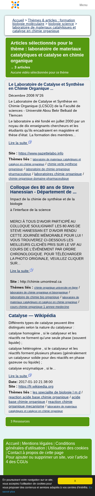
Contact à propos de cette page (36, 452)
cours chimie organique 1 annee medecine (39, 307)
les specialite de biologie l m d (57, 392)
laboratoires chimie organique (58, 174)
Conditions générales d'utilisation (40, 445)
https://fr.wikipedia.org (35, 386)
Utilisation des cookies (68, 448)
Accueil (12, 443)
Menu (83, 5)
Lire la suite (18, 143)
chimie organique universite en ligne (56, 287)
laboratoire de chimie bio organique (34, 297)
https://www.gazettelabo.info (40, 153)
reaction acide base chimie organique (39, 397)
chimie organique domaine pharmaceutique (39, 178)
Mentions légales (37, 443)
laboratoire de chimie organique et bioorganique (39, 292)
